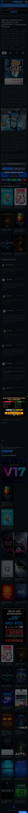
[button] (23, 812)
